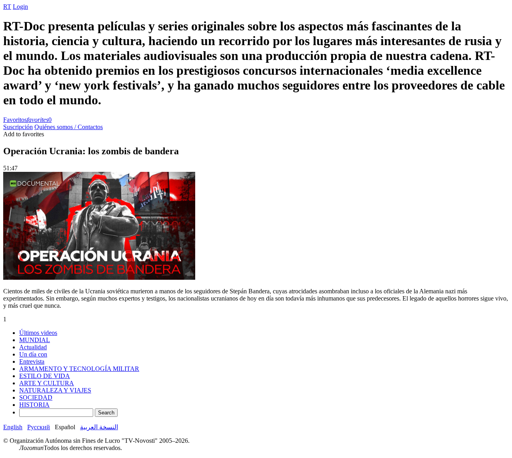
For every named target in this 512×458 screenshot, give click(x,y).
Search (106, 413)
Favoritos (27, 119)
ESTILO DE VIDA (44, 375)
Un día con (33, 354)
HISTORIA (34, 404)
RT (7, 6)
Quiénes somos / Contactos (68, 126)
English (12, 427)
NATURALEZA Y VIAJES (55, 390)
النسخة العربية (99, 427)
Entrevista (31, 361)
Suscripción (18, 126)
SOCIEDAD (35, 397)
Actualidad (33, 347)
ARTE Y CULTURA (46, 383)
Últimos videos (38, 332)
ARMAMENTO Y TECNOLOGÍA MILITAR (79, 368)
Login (20, 6)
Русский (38, 427)
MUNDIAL (34, 340)
